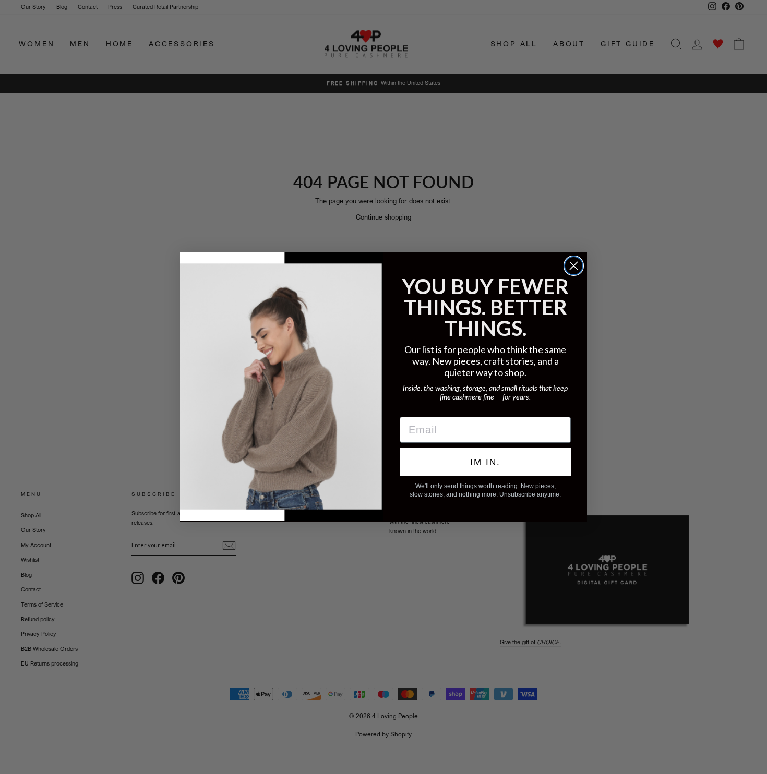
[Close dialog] (574, 266)
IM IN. (485, 462)
